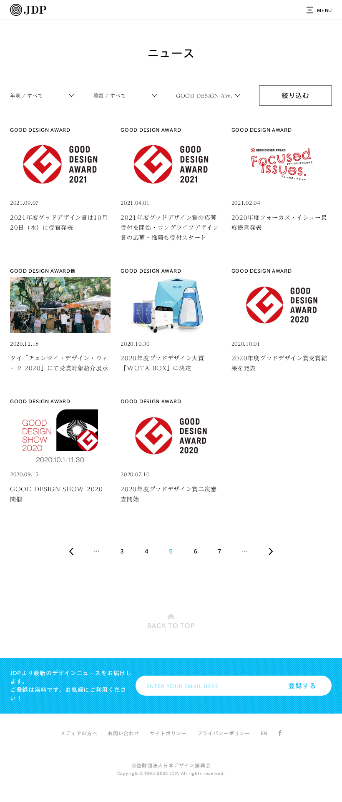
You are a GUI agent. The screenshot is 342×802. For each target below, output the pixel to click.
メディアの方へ (79, 733)
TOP (171, 625)
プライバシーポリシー (223, 733)
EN (264, 733)
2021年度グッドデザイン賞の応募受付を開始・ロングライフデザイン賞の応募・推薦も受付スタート (170, 228)
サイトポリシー (168, 733)
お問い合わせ (123, 733)
